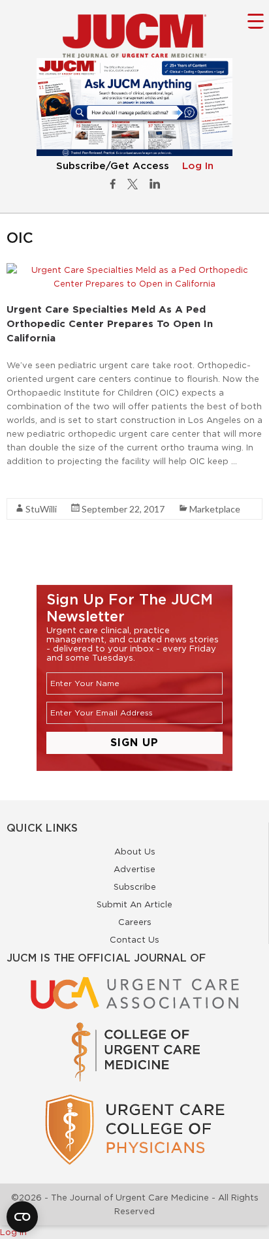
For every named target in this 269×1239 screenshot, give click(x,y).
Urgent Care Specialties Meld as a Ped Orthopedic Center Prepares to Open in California (110, 323)
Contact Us (134, 939)
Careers (134, 921)
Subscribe (135, 886)
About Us (134, 851)
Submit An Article (134, 904)
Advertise (134, 868)
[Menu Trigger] (255, 20)
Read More (30, 484)
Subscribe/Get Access (112, 166)
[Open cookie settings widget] (22, 1216)
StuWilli (41, 508)
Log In (198, 166)
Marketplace (214, 508)
